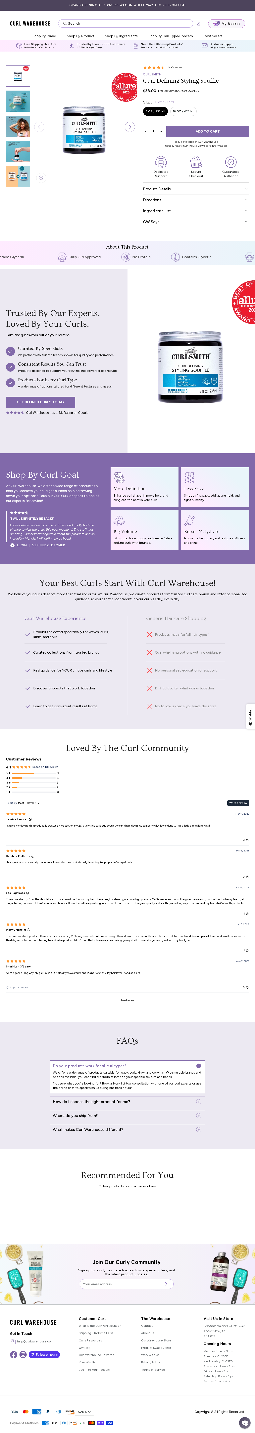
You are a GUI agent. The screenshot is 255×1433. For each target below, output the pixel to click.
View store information (212, 145)
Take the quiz (147, 47)
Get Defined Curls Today (41, 402)
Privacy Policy (150, 1362)
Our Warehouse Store (156, 1340)
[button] (130, 127)
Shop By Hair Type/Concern (170, 36)
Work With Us (150, 1355)
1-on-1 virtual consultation (131, 1083)
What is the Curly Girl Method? (100, 1326)
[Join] (166, 1284)
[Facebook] (13, 1355)
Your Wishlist (88, 1362)
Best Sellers (213, 36)
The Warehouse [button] (155, 1319)
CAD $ (82, 1411)
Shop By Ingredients (121, 36)
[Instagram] (23, 1355)
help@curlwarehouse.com (223, 47)
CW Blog (84, 1348)
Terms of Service (153, 1370)
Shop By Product (80, 36)
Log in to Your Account (94, 1370)
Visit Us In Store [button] (218, 1319)
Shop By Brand (44, 36)
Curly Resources (90, 1340)
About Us (147, 1333)
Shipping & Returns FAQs (96, 1333)
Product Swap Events (156, 1348)
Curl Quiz (61, 496)
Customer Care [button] (93, 1319)
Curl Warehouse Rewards (96, 1355)
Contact (147, 1326)
